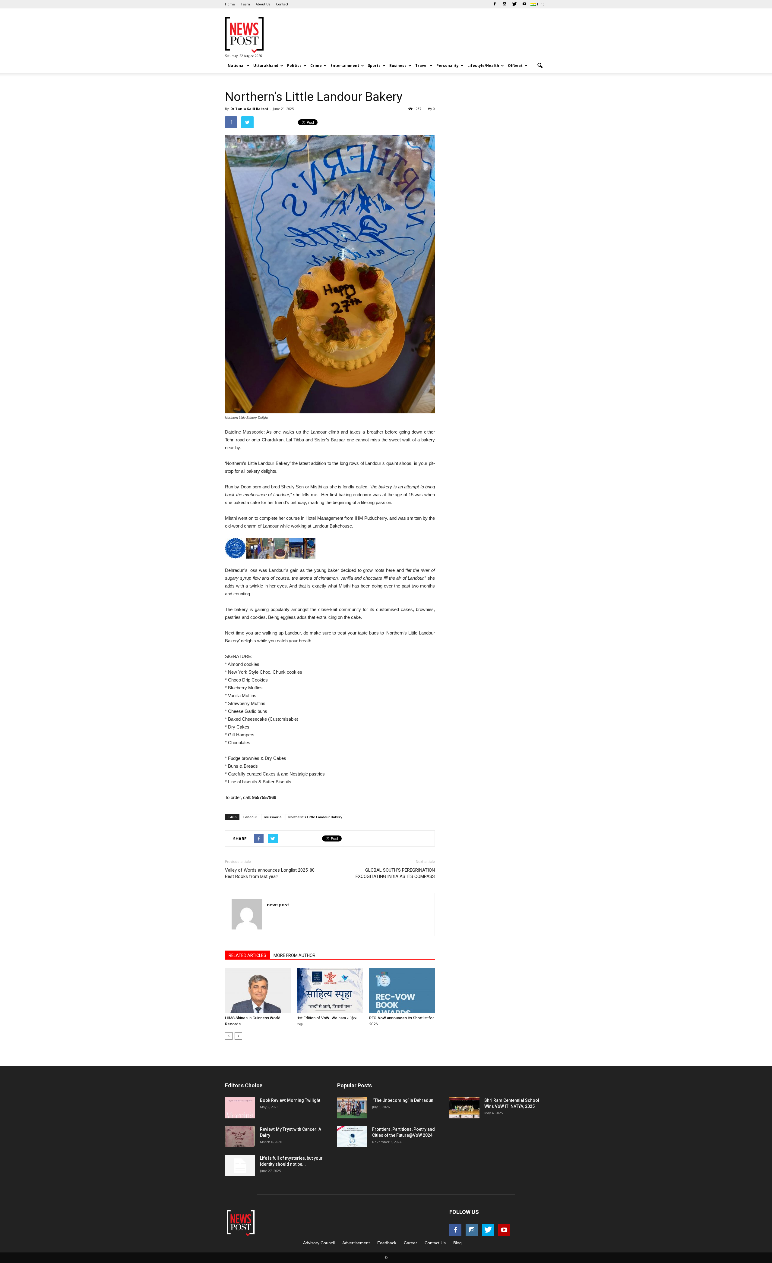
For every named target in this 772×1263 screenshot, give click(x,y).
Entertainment (345, 65)
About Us (263, 4)
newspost (278, 904)
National (236, 65)
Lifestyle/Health (483, 65)
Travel (421, 65)
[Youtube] (524, 4)
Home (230, 4)
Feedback (386, 1242)
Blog (457, 1242)
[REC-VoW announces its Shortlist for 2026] (402, 990)
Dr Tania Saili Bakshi (249, 108)
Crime (316, 65)
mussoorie (273, 817)
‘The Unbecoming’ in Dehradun (402, 1100)
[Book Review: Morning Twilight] (240, 1107)
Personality (447, 65)
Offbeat (515, 65)
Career (410, 1242)
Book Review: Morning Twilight (290, 1100)
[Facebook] (494, 4)
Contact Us (435, 1242)
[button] (540, 65)
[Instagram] (504, 4)
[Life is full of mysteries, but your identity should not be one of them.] (240, 1165)
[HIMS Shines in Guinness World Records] (258, 990)
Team (245, 4)
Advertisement (356, 1242)
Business (398, 65)
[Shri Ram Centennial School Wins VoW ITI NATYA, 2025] (464, 1107)
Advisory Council (319, 1242)
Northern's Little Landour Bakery (315, 817)
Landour (250, 817)
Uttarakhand (265, 65)
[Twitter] (514, 4)
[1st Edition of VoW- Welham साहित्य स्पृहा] (330, 990)
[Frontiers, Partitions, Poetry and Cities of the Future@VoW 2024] (352, 1136)
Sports (374, 65)
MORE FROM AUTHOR (294, 955)
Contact (282, 4)
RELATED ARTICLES (247, 955)
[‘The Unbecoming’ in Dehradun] (352, 1107)
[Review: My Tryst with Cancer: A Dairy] (240, 1136)
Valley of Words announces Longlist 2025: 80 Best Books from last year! (270, 873)
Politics (294, 65)
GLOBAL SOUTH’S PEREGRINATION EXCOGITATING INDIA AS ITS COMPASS (395, 873)
